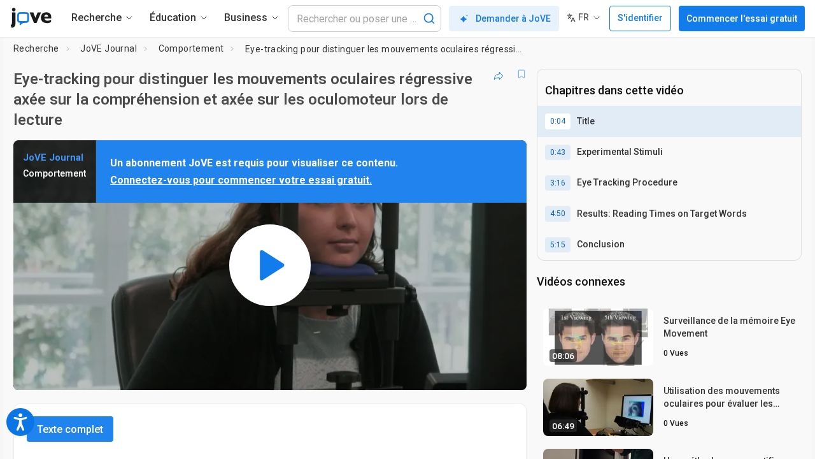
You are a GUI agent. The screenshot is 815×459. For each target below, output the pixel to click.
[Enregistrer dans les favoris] (521, 74)
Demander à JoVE (513, 18)
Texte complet (70, 429)
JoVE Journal (108, 48)
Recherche (36, 48)
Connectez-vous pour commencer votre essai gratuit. (241, 180)
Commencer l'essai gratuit (741, 18)
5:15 (557, 244)
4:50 (557, 213)
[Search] (429, 18)
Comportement (191, 48)
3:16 (557, 182)
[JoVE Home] (31, 18)
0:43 (557, 152)
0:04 (557, 121)
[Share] (498, 74)
